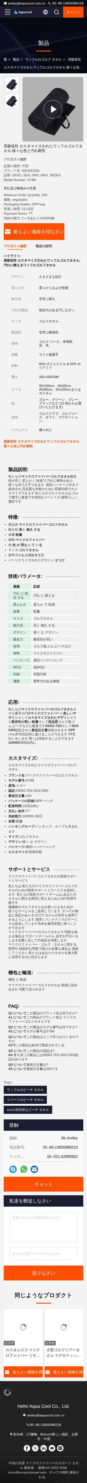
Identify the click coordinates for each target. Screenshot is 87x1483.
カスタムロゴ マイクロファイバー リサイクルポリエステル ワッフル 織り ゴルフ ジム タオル (23, 1353)
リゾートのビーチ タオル (25, 1100)
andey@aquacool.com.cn (26, 3)
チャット (73, 12)
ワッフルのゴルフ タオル (43, 59)
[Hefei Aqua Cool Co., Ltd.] (23, 12)
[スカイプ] (13, 1169)
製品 (16, 59)
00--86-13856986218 (67, 3)
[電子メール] (34, 1169)
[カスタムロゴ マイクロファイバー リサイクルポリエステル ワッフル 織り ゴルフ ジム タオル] (23, 1327)
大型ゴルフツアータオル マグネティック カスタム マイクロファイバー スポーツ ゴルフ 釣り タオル (63, 1353)
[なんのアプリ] (24, 1169)
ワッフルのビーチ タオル (25, 1090)
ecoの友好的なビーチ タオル (28, 1109)
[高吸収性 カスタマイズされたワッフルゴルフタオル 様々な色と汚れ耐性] (52, 109)
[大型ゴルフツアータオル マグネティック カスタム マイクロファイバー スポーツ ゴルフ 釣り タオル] (64, 1327)
